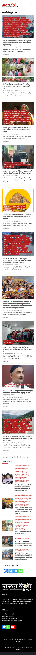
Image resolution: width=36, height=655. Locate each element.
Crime (21, 162)
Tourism (18, 34)
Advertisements (20, 639)
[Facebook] (6, 571)
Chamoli (17, 20)
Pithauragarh (15, 30)
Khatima (19, 26)
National (14, 28)
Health (20, 241)
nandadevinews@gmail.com (18, 603)
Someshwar (7, 34)
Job (14, 26)
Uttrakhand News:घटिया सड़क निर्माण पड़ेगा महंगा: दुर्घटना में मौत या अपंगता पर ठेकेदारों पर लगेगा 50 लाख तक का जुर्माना (17, 438)
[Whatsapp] (20, 571)
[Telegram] (15, 571)
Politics (29, 384)
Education (28, 22)
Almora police (15, 162)
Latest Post (25, 26)
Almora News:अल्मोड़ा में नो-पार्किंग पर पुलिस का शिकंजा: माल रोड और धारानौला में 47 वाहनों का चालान (23, 543)
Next (32, 457)
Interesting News (8, 26)
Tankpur (13, 34)
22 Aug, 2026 (17, 90)
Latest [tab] (4, 461)
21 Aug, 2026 (16, 310)
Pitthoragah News (23, 30)
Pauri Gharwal (7, 30)
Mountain (27, 243)
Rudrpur (18, 32)
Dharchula (22, 22)
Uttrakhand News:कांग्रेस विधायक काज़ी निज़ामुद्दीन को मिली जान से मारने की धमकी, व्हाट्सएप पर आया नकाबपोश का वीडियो (17, 393)
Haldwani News (18, 24)
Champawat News (24, 20)
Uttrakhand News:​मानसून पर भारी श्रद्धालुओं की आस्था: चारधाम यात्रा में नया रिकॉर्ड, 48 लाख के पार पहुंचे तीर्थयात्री (17, 43)
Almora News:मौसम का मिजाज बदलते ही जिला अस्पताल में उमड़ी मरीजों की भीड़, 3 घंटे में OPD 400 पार (17, 349)
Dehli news (6, 22)
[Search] (32, 4)
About (11, 639)
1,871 (28, 457)
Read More (6, 54)
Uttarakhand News (8, 36)
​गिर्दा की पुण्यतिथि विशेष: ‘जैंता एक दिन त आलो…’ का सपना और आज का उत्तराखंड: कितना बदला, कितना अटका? (17, 130)
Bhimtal (12, 20)
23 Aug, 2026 (17, 47)
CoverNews (25, 647)
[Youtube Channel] (13, 627)
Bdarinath (6, 20)
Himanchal (25, 241)
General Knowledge (19, 472)
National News (21, 28)
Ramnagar (6, 32)
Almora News (7, 18)
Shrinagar (23, 32)
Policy (18, 641)
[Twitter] (10, 571)
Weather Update (14, 253)
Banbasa (23, 18)
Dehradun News (14, 22)
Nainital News (7, 28)
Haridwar (25, 24)
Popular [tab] (9, 461)
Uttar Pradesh (25, 34)
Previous (5, 457)
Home (5, 639)
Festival (6, 24)
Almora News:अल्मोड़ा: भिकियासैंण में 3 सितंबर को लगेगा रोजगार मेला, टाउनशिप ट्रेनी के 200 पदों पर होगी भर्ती (17, 217)
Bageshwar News (16, 18)
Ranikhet (12, 32)
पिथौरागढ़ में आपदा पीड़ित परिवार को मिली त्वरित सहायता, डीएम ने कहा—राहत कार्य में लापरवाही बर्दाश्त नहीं (17, 86)
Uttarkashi (16, 36)
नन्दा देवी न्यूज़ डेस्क (8, 47)
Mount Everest (19, 243)
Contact (29, 639)
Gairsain (11, 24)
